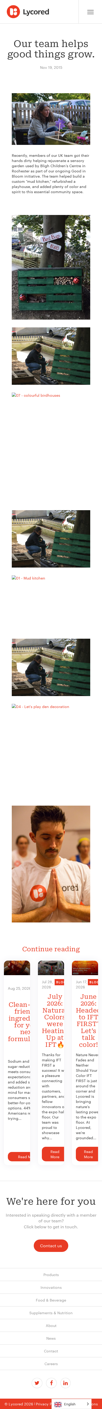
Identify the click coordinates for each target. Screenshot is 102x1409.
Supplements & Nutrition (51, 1312)
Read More (27, 1156)
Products (51, 1274)
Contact (51, 1350)
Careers (51, 1363)
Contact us (51, 1245)
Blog (61, 982)
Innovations (51, 1287)
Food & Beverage (51, 1300)
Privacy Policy (48, 1403)
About (51, 1325)
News (51, 1338)
